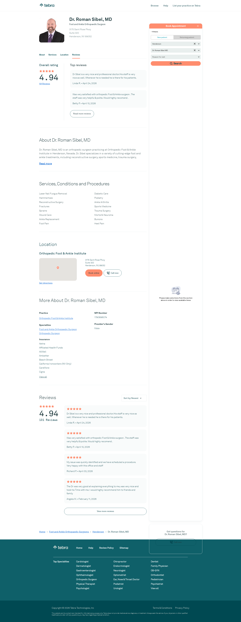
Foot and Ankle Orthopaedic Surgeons (69, 531)
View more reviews (105, 511)
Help (165, 5)
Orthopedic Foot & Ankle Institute (56, 318)
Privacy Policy (182, 608)
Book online (93, 273)
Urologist (118, 588)
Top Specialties (61, 561)
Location (64, 55)
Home (42, 531)
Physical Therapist (85, 584)
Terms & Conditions (162, 608)
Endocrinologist (121, 566)
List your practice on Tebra (186, 5)
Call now (178, 542)
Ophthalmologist (84, 575)
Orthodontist (157, 575)
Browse (155, 5)
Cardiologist (82, 561)
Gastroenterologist (86, 570)
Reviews (76, 55)
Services (52, 55)
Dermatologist (83, 566)
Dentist (154, 561)
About (42, 55)
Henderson (98, 531)
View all (43, 376)
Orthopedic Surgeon (49, 333)
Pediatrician (157, 579)
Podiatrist (118, 584)
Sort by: (131, 398)
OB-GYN (155, 570)
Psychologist (82, 588)
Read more (45, 163)
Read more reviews (82, 113)
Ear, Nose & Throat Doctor (126, 579)
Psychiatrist (157, 584)
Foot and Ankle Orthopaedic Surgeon (58, 329)
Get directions (45, 283)
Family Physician (159, 566)
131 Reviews (44, 84)
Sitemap (124, 547)
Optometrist (119, 575)
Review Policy (106, 547)
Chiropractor (120, 561)
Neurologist (119, 570)
